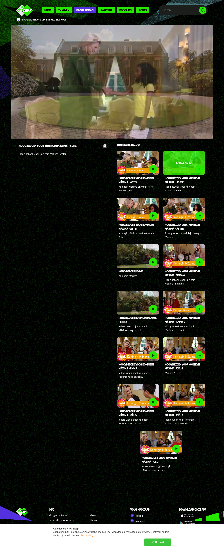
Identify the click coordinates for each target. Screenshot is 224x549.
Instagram (140, 520)
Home (47, 10)
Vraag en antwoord (59, 515)
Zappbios (106, 10)
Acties (143, 10)
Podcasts (125, 10)
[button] (112, 82)
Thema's (94, 519)
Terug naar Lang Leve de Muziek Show (43, 19)
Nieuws (94, 515)
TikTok (139, 515)
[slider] (112, 120)
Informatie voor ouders (61, 519)
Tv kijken (63, 10)
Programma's (85, 10)
